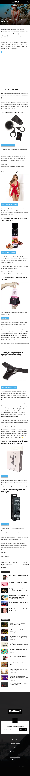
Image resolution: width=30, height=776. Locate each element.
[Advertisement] (15, 70)
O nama (15, 747)
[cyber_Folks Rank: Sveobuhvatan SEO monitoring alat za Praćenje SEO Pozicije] (4, 644)
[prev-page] (2, 615)
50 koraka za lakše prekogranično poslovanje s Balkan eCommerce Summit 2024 (18, 677)
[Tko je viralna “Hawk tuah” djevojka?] (4, 577)
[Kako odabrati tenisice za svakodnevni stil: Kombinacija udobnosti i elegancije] (4, 638)
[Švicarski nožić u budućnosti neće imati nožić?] (4, 664)
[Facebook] (12, 759)
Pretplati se (23, 729)
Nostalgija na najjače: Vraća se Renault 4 (22, 563)
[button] (2, 2)
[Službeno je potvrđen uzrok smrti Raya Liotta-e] (4, 610)
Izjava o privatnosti (15, 743)
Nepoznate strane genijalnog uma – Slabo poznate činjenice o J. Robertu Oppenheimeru (18, 597)
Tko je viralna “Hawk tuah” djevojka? (18, 575)
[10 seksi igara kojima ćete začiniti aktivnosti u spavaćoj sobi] (4, 584)
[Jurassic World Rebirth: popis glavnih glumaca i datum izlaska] (4, 624)
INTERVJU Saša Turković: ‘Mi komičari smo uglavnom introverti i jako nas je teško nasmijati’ (8, 565)
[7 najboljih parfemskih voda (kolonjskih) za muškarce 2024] (4, 671)
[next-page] (4, 615)
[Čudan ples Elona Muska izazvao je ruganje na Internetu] (4, 603)
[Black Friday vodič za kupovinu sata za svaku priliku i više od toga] (4, 684)
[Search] (28, 2)
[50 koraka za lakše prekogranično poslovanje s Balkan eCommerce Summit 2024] (4, 677)
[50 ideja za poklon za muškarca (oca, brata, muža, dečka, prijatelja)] (4, 590)
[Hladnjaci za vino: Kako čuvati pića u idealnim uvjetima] (4, 631)
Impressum (15, 739)
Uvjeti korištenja (15, 752)
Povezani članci (5, 572)
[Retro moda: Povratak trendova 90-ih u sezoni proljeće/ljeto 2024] (4, 651)
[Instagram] (17, 759)
